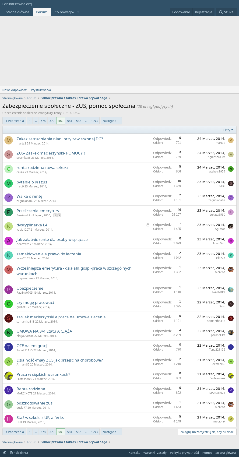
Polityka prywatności (184, 452)
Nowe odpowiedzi (14, 90)
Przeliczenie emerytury (38, 210)
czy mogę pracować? (35, 302)
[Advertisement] (119, 51)
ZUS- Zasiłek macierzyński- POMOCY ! (51, 153)
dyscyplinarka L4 (32, 225)
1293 (94, 121)
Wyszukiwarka (41, 90)
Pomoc (207, 452)
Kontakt (134, 452)
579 (51, 121)
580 (60, 121)
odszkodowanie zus (35, 403)
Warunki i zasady (155, 452)
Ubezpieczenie (30, 288)
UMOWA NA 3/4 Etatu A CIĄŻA (44, 331)
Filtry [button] (226, 130)
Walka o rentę (29, 196)
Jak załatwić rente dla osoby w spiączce (52, 239)
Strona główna (17, 12)
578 (43, 121)
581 (69, 121)
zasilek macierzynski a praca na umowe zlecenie (61, 317)
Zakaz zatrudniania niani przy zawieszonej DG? (60, 138)
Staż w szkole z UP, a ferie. (40, 417)
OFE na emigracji (32, 345)
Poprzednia (16, 121)
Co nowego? (64, 12)
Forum (42, 12)
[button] (78, 12)
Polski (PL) (20, 452)
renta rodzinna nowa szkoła (42, 167)
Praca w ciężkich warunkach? (43, 374)
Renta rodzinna (31, 388)
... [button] (36, 121)
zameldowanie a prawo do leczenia (49, 254)
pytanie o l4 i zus (32, 182)
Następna (109, 121)
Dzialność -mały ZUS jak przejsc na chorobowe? (60, 360)
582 (78, 121)
